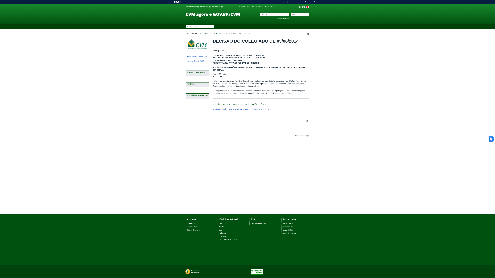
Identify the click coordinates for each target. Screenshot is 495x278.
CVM (199, 34)
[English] (307, 7)
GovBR (177, 2)
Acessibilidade (244, 7)
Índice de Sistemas (290, 233)
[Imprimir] (308, 34)
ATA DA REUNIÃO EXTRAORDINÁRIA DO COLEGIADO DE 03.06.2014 (242, 109)
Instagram (223, 236)
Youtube (222, 230)
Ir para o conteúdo (192, 6)
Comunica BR (265, 2)
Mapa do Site (288, 230)
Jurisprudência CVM (195, 61)
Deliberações (192, 227)
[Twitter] (303, 7)
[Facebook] (300, 7)
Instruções (191, 224)
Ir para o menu (205, 6)
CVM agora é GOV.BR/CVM (213, 14)
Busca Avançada (283, 18)
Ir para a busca (217, 6)
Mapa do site (270, 7)
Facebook (222, 224)
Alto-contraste (257, 7)
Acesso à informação (279, 2)
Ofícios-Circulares (193, 230)
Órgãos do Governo (317, 2)
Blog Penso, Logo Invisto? (229, 239)
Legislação (304, 2)
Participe (293, 2)
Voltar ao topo (303, 135)
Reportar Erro (288, 227)
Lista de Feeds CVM (258, 224)
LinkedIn (222, 233)
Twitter (221, 227)
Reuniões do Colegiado (213, 34)
